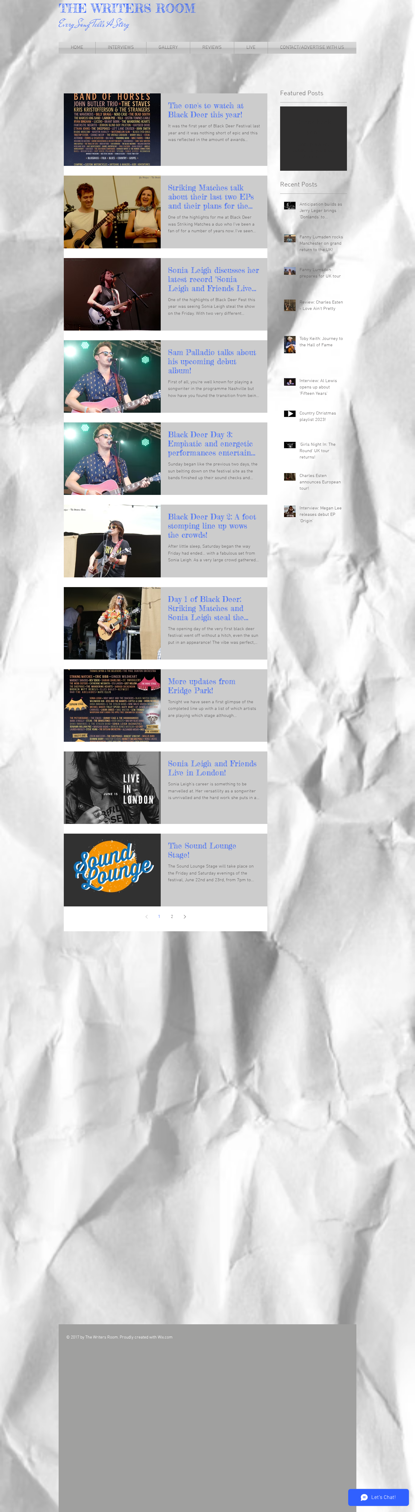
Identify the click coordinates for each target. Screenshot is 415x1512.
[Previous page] (146, 916)
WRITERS (123, 8)
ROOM (175, 8)
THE (75, 8)
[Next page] (184, 916)
